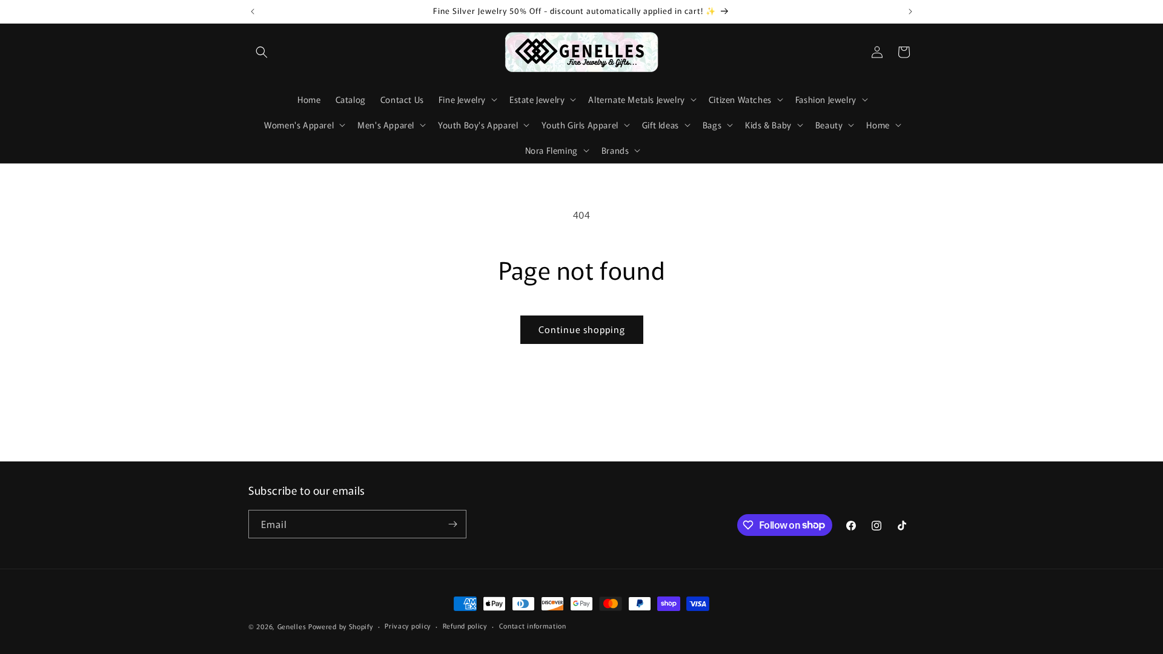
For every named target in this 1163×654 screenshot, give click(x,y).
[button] (261, 52)
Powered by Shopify (340, 626)
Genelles (291, 626)
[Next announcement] (910, 11)
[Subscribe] (452, 524)
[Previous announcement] (252, 11)
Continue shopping (581, 329)
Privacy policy (408, 625)
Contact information (532, 625)
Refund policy (465, 625)
